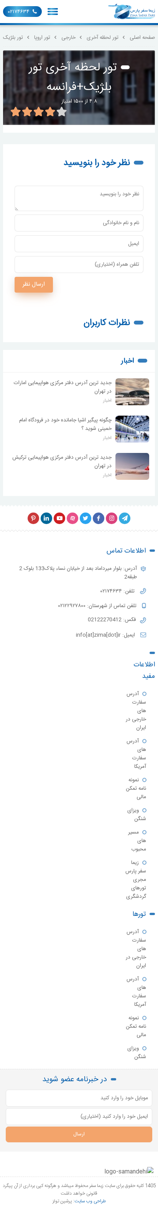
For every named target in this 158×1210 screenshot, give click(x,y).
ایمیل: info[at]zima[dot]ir (106, 635)
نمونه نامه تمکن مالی (136, 788)
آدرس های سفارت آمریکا (136, 754)
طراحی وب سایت (90, 1201)
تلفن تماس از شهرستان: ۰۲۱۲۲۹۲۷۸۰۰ (98, 606)
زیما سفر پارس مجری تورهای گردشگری (135, 880)
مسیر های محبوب (137, 841)
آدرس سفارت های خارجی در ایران (136, 711)
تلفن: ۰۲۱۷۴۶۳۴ (118, 591)
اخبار (127, 361)
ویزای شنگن (136, 814)
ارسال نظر (34, 284)
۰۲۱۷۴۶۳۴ (19, 12)
